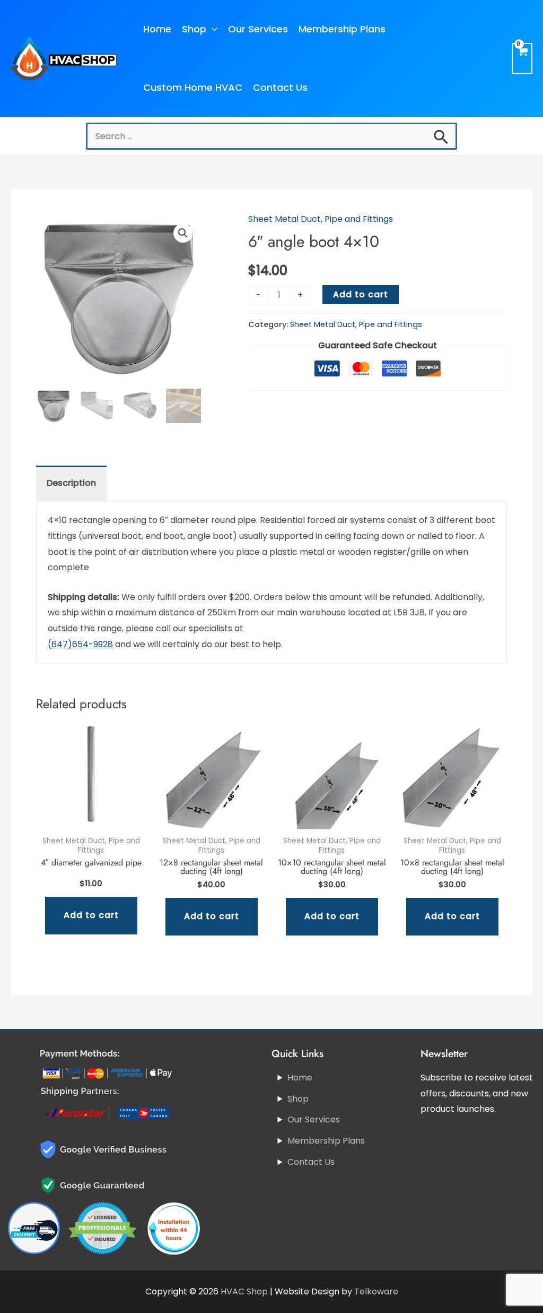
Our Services (258, 29)
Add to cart (360, 294)
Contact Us (280, 87)
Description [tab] (71, 483)
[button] (182, 233)
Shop (194, 29)
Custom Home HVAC (192, 87)
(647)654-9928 (80, 644)
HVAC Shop (244, 1291)
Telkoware (376, 1291)
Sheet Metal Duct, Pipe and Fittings (320, 219)
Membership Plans (342, 29)
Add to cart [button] (91, 915)
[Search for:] (271, 136)
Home (157, 29)
